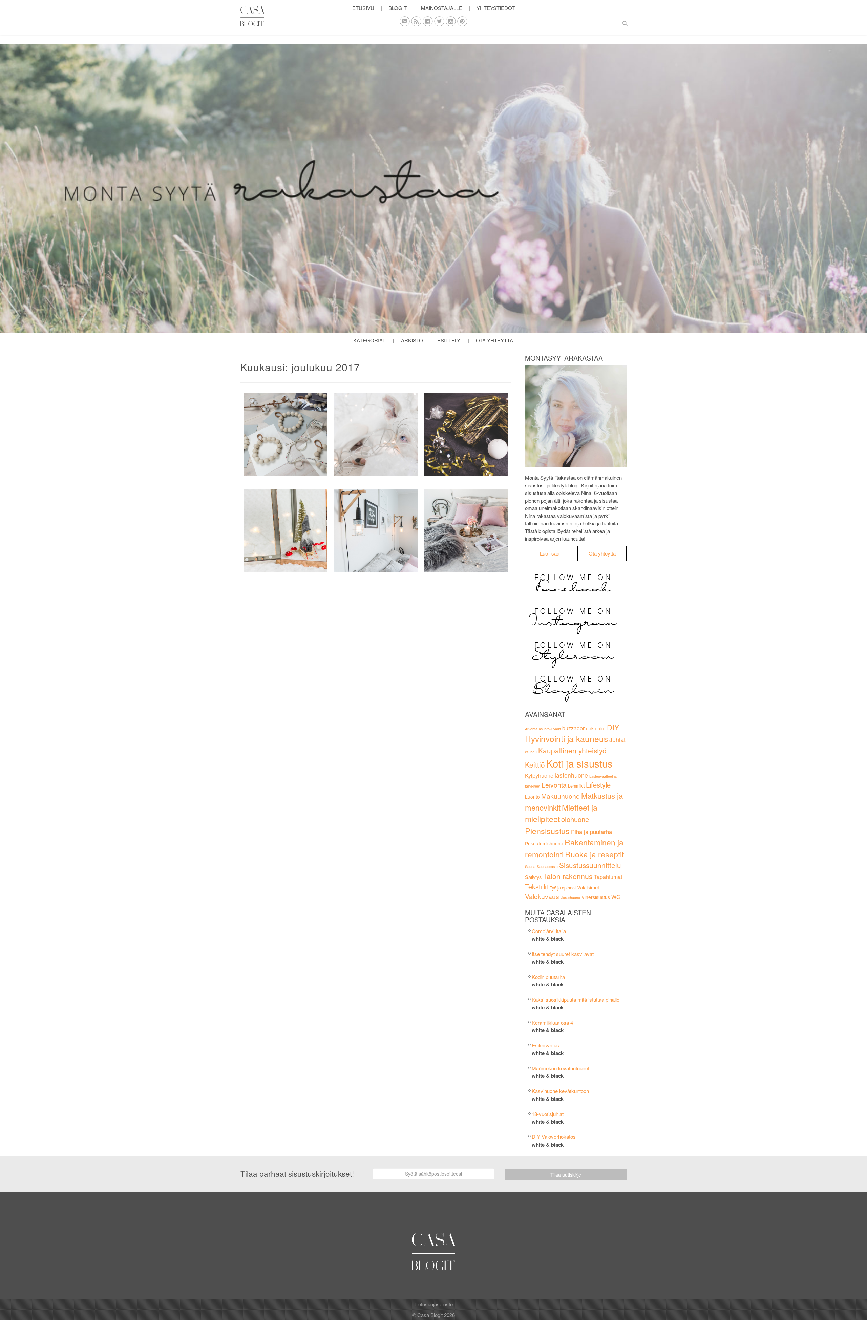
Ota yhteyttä (494, 340)
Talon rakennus (568, 876)
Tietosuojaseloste (433, 1304)
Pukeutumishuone (544, 843)
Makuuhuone (560, 795)
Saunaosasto (547, 866)
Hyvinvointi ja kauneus (566, 739)
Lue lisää (549, 553)
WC (615, 897)
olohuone (575, 819)
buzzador (573, 728)
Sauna (530, 866)
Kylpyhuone (539, 775)
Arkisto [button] (412, 340)
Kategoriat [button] (369, 340)
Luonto (532, 796)
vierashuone (570, 897)
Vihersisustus (595, 897)
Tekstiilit (536, 887)
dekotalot (596, 728)
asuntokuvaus (550, 728)
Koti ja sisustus (579, 763)
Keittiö (535, 764)
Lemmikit (576, 786)
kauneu (531, 751)
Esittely (448, 340)
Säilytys (533, 876)
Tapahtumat (608, 877)
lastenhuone (571, 775)
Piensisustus (547, 830)
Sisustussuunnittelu (590, 865)
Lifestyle (598, 785)
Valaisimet (588, 887)
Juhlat (617, 739)
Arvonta (531, 728)
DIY (613, 727)
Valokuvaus (542, 896)
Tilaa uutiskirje (565, 1174)
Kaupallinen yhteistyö (572, 750)
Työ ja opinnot (563, 888)
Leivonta (554, 784)
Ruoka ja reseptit (594, 854)
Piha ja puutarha (591, 831)
